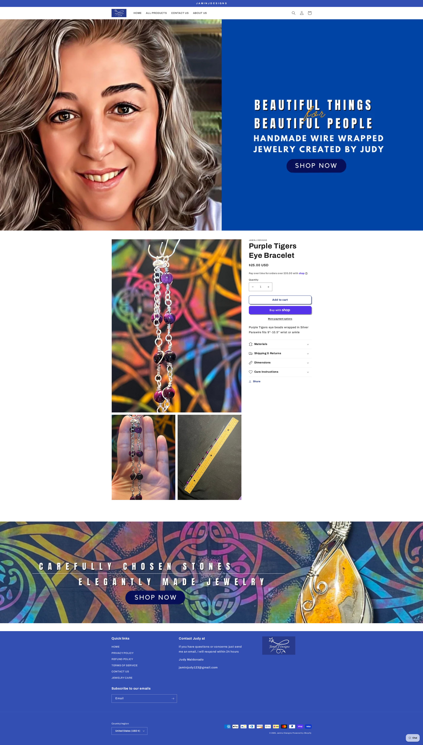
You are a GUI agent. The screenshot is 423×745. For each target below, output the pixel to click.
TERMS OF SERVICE (125, 665)
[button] (294, 13)
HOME (116, 646)
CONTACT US (120, 671)
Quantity (254, 279)
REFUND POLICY (122, 659)
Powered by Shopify (301, 733)
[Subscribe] (173, 698)
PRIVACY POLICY (123, 653)
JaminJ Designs (284, 733)
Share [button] (257, 381)
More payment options (280, 319)
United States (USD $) (127, 730)
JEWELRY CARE (122, 677)
